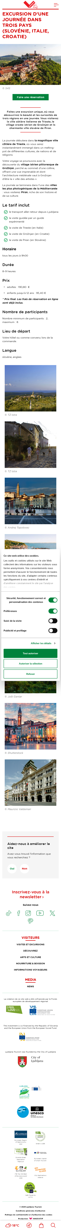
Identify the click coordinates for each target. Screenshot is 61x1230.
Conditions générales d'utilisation (30, 1211)
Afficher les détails (41, 643)
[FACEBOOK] (18, 913)
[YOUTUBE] (40, 913)
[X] (52, 913)
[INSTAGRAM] (28, 913)
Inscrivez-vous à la (30, 894)
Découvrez (30, 950)
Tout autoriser (30, 653)
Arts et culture (30, 957)
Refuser (30, 673)
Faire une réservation (30, 97)
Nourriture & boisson (30, 963)
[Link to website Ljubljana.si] (30, 1061)
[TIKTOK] (8, 913)
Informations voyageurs (30, 969)
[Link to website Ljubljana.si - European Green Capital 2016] (30, 1092)
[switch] (52, 611)
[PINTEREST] (30, 921)
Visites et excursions (30, 944)
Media (30, 979)
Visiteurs (30, 937)
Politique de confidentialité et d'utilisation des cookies (28, 1215)
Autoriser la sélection (30, 663)
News (30, 986)
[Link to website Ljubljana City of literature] (30, 1112)
